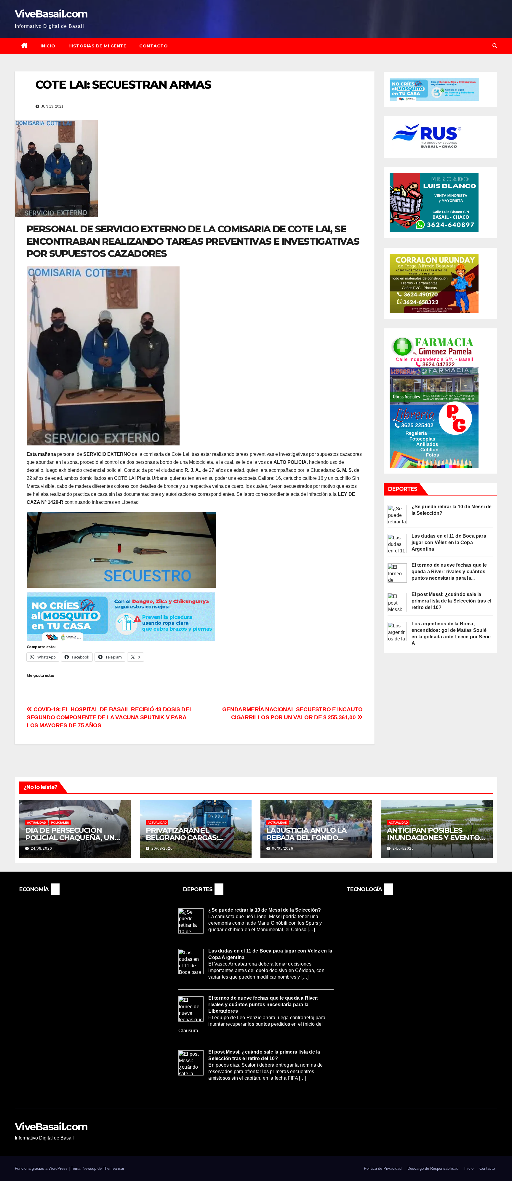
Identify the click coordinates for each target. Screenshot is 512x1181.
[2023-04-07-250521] (121, 616)
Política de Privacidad (382, 1168)
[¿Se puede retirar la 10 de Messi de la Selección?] (397, 514)
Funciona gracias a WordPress (42, 1168)
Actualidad (36, 822)
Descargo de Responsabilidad (432, 1168)
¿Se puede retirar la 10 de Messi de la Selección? (264, 909)
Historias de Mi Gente (97, 46)
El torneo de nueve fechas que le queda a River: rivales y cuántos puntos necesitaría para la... (449, 571)
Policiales (60, 822)
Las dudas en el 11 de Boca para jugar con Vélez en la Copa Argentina (449, 542)
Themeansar (113, 1168)
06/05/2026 (282, 848)
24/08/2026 (41, 848)
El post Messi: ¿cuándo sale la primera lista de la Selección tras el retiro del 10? (451, 601)
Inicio (48, 46)
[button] (494, 45)
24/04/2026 (403, 848)
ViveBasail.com (51, 14)
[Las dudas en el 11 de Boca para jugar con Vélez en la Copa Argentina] (397, 543)
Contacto (153, 46)
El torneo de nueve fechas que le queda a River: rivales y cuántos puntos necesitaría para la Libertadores (263, 1004)
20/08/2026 (162, 848)
